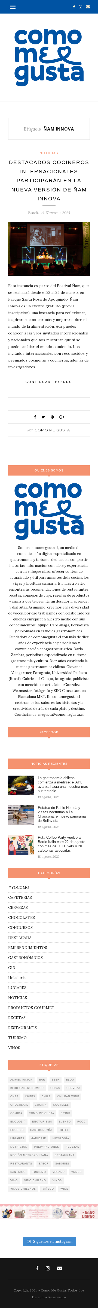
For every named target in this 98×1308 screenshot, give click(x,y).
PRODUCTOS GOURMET (31, 1007)
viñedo (48, 1188)
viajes (76, 1172)
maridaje (38, 1138)
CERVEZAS (18, 907)
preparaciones (46, 1147)
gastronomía (41, 1130)
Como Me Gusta (52, 430)
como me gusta (41, 1113)
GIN (12, 967)
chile (46, 1096)
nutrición (18, 1147)
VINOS (14, 1047)
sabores (62, 1163)
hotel (64, 1130)
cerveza (73, 1088)
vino (14, 1180)
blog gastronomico (27, 1088)
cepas (55, 1088)
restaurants (21, 1163)
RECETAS (17, 1017)
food (81, 1121)
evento (65, 1121)
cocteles (61, 1105)
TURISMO (17, 1037)
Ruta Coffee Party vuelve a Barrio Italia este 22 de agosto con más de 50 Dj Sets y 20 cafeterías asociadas (61, 844)
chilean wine (68, 1096)
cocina (41, 1105)
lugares (17, 1138)
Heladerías (17, 977)
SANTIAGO (18, 1172)
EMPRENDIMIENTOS (27, 947)
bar (42, 1079)
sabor (44, 1163)
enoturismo (42, 1121)
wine (64, 1188)
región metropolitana (29, 1155)
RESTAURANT (65, 1155)
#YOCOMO (18, 887)
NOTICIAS (49, 153)
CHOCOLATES (21, 917)
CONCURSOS (20, 927)
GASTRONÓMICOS (25, 957)
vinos (57, 1180)
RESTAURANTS (22, 1027)
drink (65, 1113)
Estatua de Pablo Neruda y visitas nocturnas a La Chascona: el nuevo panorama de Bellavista (62, 814)
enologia (18, 1121)
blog (70, 1079)
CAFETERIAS (20, 897)
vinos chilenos (23, 1188)
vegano (59, 1172)
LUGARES (17, 987)
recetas (72, 1147)
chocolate (19, 1105)
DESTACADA (20, 937)
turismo (39, 1172)
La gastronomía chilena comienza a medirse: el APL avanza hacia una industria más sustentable (63, 784)
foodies (17, 1130)
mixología (61, 1138)
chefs (30, 1096)
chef (14, 1096)
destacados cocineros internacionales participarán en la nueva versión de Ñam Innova (49, 180)
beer (56, 1079)
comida (16, 1113)
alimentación (21, 1079)
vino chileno (35, 1180)
